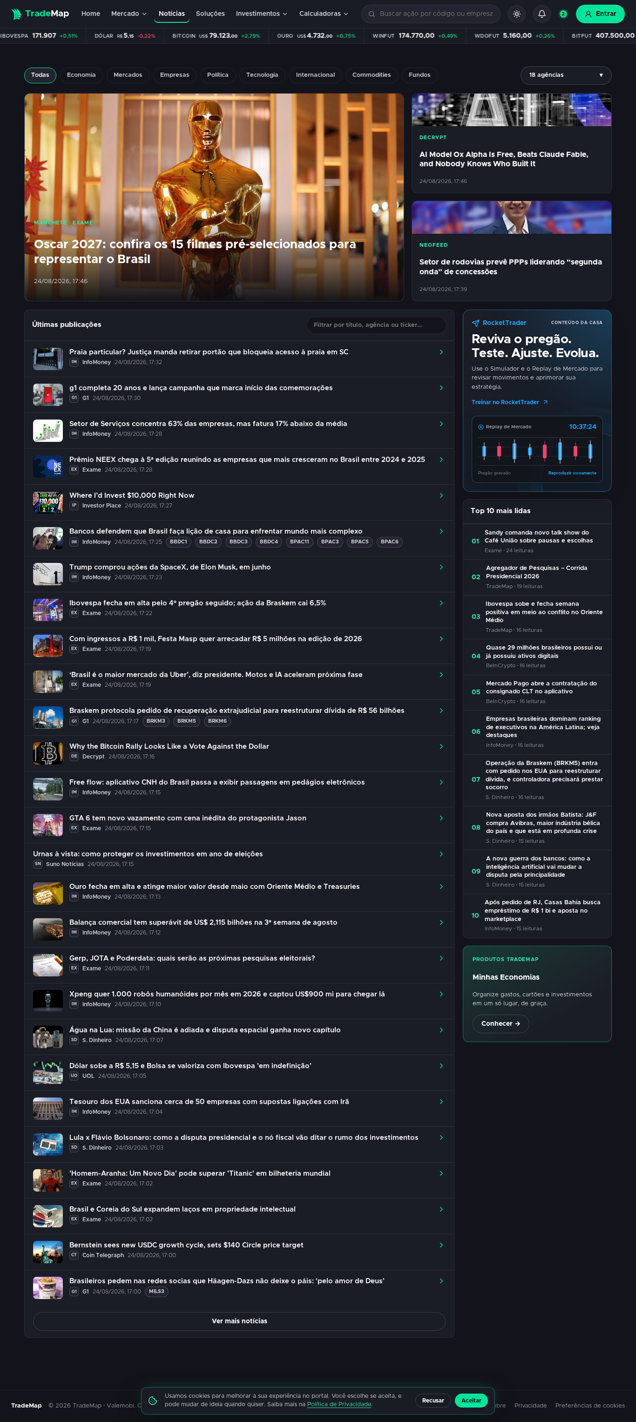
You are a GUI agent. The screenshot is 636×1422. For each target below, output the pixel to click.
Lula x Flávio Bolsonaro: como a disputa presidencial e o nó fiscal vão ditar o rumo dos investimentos (244, 1137)
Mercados (128, 75)
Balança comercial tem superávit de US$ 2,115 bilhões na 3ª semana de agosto (203, 922)
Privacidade (530, 1406)
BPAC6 (390, 541)
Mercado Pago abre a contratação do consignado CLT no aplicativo (541, 688)
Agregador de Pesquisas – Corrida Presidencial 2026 (537, 572)
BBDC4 (269, 541)
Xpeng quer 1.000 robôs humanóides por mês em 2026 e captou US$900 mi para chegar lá (227, 994)
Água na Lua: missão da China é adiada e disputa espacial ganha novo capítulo (205, 1030)
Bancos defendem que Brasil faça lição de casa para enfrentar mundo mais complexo (216, 531)
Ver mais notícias (239, 1321)
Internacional (315, 75)
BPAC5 (360, 541)
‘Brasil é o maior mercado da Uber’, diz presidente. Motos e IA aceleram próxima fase (216, 674)
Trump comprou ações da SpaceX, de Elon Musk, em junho (170, 567)
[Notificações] (542, 14)
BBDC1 (178, 541)
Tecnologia (262, 75)
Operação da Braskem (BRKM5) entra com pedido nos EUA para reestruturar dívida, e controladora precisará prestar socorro (544, 775)
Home (90, 14)
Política (218, 75)
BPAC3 (330, 541)
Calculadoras (320, 14)
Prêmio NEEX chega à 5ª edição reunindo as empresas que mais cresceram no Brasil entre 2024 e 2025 (247, 459)
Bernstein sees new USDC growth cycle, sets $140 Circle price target (186, 1245)
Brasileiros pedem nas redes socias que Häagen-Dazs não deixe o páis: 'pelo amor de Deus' (227, 1281)
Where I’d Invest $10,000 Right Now (132, 495)
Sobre (497, 1406)
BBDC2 (208, 541)
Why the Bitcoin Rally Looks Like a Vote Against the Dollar (169, 746)
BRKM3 (156, 721)
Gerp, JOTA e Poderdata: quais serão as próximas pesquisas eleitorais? (192, 958)
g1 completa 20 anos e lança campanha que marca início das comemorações (201, 388)
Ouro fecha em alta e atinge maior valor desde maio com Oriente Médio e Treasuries (214, 886)
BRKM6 (217, 721)
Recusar (433, 1400)
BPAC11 (299, 541)
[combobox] (436, 14)
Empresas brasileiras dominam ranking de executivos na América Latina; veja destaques (543, 727)
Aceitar (471, 1400)
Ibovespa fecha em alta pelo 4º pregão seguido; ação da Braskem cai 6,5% (197, 603)
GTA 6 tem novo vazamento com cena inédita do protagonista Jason (187, 818)
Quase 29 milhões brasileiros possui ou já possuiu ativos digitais (544, 652)
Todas (40, 75)
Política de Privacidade (339, 1405)
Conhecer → (501, 1024)
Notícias (172, 14)
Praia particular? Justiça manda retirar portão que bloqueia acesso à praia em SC (208, 352)
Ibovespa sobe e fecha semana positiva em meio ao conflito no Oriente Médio (544, 612)
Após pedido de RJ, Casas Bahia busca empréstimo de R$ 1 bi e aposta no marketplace (543, 911)
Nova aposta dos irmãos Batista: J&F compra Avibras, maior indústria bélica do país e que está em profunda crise (543, 823)
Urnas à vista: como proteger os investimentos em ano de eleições (148, 854)
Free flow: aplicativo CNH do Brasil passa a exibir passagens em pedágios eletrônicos (217, 782)
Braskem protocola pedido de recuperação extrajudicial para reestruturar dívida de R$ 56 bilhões (237, 710)
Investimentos (258, 14)
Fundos (420, 75)
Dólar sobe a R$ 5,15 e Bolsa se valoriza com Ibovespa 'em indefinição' (190, 1066)
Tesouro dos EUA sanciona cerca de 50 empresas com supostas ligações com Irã (209, 1101)
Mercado (125, 14)
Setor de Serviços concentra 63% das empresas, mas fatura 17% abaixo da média (208, 423)
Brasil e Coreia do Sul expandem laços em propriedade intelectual (182, 1209)
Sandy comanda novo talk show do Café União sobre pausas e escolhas (539, 537)
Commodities (371, 75)
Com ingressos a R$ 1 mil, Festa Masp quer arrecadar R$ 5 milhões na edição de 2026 (215, 639)
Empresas (174, 75)
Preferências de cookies (590, 1406)
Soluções (210, 14)
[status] (563, 14)
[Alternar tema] (517, 14)
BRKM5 (186, 721)
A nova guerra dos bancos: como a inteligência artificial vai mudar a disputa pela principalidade (538, 867)
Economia (81, 75)
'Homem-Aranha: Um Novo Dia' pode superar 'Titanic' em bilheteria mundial (200, 1173)
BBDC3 (239, 541)
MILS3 (156, 1291)
